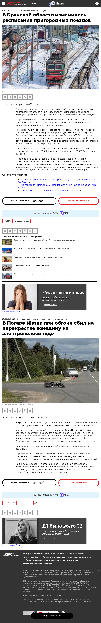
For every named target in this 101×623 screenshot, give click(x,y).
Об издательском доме (33, 554)
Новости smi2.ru (11, 311)
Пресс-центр (50, 554)
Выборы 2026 (72, 560)
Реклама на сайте (30, 557)
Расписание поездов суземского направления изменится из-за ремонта (43, 274)
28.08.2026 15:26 (8, 319)
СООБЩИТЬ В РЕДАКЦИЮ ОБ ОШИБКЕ (37, 563)
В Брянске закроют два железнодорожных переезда (50, 190)
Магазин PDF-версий (75, 554)
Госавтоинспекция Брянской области (17, 404)
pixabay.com (7, 91)
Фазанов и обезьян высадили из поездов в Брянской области (39, 257)
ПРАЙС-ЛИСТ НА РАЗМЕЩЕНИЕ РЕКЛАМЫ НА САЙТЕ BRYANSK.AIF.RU (65, 557)
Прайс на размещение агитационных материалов (44, 560)
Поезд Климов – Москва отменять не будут (31, 265)
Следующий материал (52, 616)
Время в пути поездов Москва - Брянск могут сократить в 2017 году (41, 248)
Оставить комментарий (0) (79, 201)
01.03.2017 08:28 (8, 11)
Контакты (61, 554)
